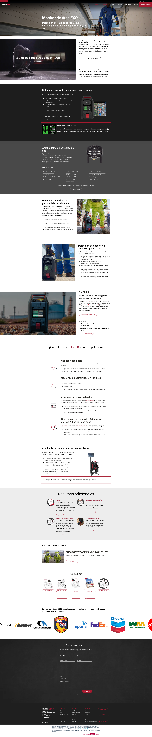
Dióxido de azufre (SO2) (94, 179)
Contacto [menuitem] (136, 4)
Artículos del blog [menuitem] (75, 710)
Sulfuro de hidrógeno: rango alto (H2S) (97, 173)
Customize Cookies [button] (86, 734)
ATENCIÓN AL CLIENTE (103, 718)
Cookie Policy (86, 728)
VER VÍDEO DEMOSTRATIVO (86, 63)
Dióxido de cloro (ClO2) (71, 174)
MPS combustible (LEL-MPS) (72, 178)
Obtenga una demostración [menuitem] (146, 4)
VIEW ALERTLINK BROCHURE (86, 333)
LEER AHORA (60, 515)
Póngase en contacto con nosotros (64, 185)
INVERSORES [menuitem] (128, 1)
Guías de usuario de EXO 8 (62, 598)
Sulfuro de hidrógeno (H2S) (95, 171)
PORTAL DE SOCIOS (103, 721)
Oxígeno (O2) (92, 176)
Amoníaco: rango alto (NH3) (49, 171)
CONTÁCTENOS (103, 709)
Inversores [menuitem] (87, 714)
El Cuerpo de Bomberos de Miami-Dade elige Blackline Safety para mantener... (19, 1)
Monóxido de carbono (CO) (49, 174)
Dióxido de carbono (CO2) (48, 173)
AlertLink (88, 301)
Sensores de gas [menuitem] (62, 721)
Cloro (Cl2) (68, 173)
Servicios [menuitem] (61, 712)
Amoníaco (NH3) (46, 170)
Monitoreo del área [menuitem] (62, 716)
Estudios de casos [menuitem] (75, 717)
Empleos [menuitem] (86, 710)
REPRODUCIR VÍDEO (38, 61)
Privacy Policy (80, 728)
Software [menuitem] (61, 710)
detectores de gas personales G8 (90, 305)
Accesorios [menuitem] (61, 719)
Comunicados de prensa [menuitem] (89, 719)
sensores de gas (55, 98)
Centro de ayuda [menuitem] (128, 4)
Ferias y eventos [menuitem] (74, 714)
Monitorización (64, 425)
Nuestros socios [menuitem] (87, 716)
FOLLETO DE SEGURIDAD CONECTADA (89, 591)
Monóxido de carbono (71, 170)
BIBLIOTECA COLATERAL (103, 590)
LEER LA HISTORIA (90, 512)
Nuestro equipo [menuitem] (87, 712)
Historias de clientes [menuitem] (75, 719)
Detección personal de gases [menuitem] (64, 714)
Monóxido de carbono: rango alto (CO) (51, 176)
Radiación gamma (70, 181)
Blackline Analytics (90, 400)
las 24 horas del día (81, 425)
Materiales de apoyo (76, 598)
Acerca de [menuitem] (120, 4)
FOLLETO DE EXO (48, 590)
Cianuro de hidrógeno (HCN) (95, 170)
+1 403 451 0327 (45, 721)
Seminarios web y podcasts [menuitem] (76, 716)
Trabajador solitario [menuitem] (63, 717)
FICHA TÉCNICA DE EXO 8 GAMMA (76, 591)
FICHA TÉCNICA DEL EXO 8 (62, 590)
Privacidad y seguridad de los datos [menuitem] (91, 721)
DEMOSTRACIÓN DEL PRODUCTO (104, 713)
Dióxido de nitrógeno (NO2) (95, 174)
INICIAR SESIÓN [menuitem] (137, 1)
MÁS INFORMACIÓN (76, 189)
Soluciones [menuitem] (97, 4)
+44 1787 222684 (45, 717)
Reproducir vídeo (38, 314)
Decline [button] (97, 734)
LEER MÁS (72, 561)
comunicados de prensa (4, 1)
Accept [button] (92, 734)
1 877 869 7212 (45, 711)
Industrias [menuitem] (105, 4)
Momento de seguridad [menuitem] (76, 712)
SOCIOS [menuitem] (132, 1)
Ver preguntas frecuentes (90, 598)
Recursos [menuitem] (112, 4)
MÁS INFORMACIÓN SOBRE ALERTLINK (88, 314)
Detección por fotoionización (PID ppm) (97, 178)
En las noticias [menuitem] (87, 717)
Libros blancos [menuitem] (74, 721)
